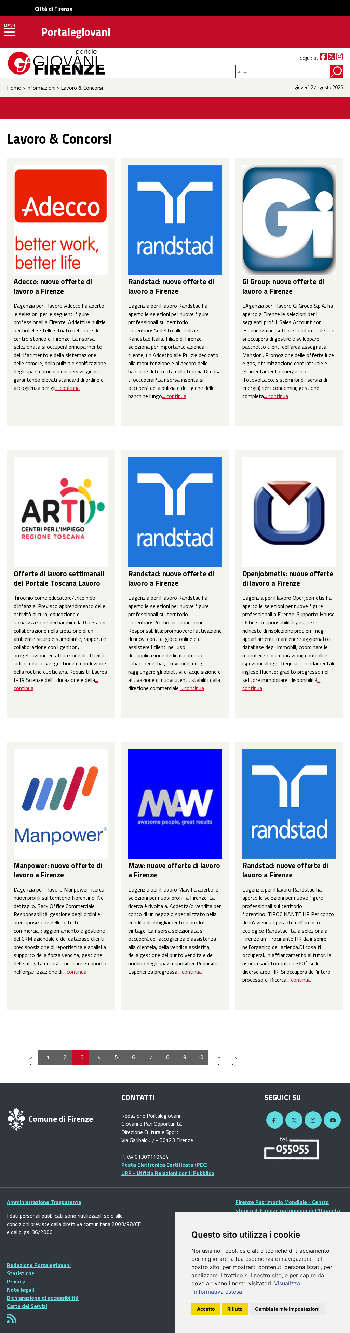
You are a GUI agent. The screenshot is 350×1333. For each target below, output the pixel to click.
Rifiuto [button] (235, 1309)
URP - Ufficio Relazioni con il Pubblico (167, 1173)
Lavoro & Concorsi (82, 87)
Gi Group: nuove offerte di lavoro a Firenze (283, 286)
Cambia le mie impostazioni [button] (287, 1309)
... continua (67, 388)
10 (200, 1057)
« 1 (30, 1061)
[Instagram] (339, 58)
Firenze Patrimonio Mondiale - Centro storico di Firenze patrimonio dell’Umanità (287, 1206)
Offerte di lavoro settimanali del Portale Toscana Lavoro (59, 578)
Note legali (20, 1289)
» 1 (218, 1061)
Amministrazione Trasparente (44, 1202)
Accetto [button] (206, 1309)
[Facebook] (323, 58)
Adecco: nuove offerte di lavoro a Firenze (53, 286)
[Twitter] (331, 58)
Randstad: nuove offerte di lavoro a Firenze (171, 286)
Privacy (16, 1281)
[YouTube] (331, 1120)
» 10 (234, 1061)
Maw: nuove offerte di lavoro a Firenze (174, 870)
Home (14, 87)
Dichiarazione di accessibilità (43, 1298)
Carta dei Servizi (27, 1306)
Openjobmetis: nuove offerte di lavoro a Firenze (287, 578)
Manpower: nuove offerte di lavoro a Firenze (58, 870)
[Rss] (11, 1320)
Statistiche (21, 1273)
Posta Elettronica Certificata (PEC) (164, 1165)
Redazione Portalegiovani (39, 1265)
